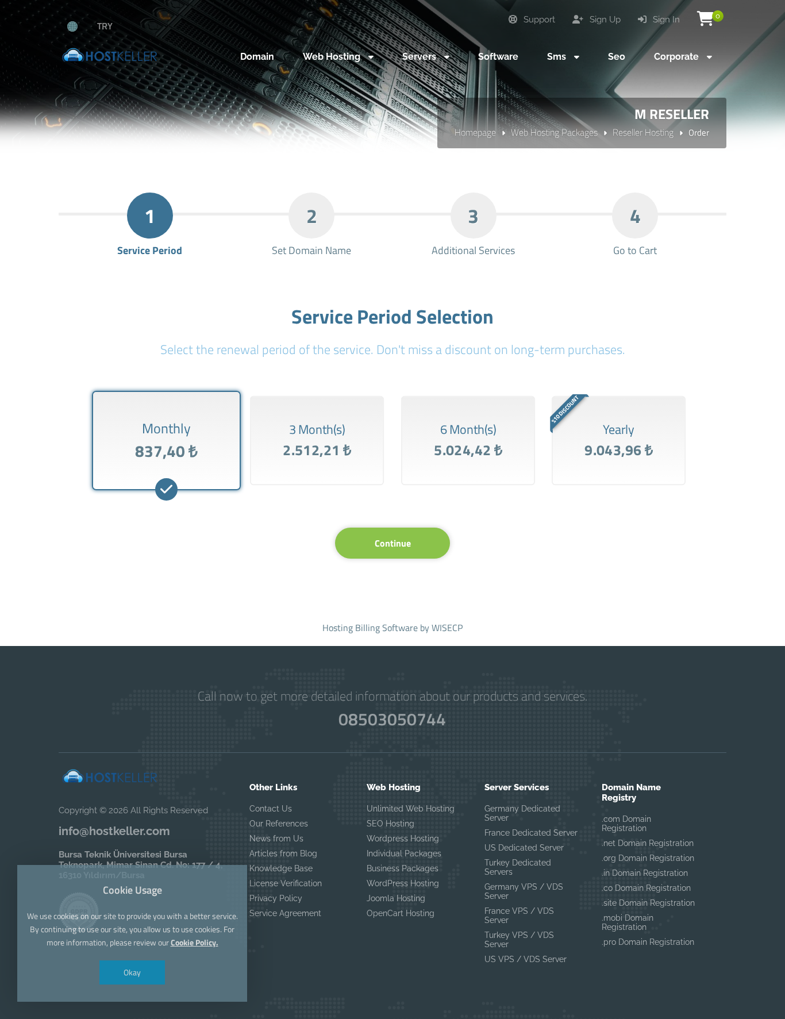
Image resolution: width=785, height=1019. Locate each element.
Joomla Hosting (396, 898)
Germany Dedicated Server (522, 813)
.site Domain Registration (648, 903)
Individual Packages (404, 853)
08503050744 (392, 719)
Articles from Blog (283, 853)
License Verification (285, 883)
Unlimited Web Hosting (411, 808)
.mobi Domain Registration (627, 922)
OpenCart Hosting (400, 913)
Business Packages (402, 868)
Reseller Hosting (643, 132)
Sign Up (604, 19)
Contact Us (270, 808)
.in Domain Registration (645, 873)
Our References (278, 823)
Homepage (475, 132)
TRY (105, 26)
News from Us (276, 838)
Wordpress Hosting (403, 838)
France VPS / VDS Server (519, 915)
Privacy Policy (275, 898)
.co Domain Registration (646, 888)
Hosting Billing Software (370, 628)
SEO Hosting (390, 823)
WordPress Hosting (403, 883)
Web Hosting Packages (554, 132)
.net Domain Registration (648, 843)
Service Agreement (285, 913)
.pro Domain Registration (648, 942)
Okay (132, 972)
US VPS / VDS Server (525, 959)
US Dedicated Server (524, 847)
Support (538, 19)
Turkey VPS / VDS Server (519, 939)
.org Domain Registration (648, 858)
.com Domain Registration (626, 823)
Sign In (665, 19)
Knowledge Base (281, 868)
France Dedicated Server (531, 832)
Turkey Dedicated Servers (517, 867)
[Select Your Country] (78, 25)
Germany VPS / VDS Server (523, 891)
